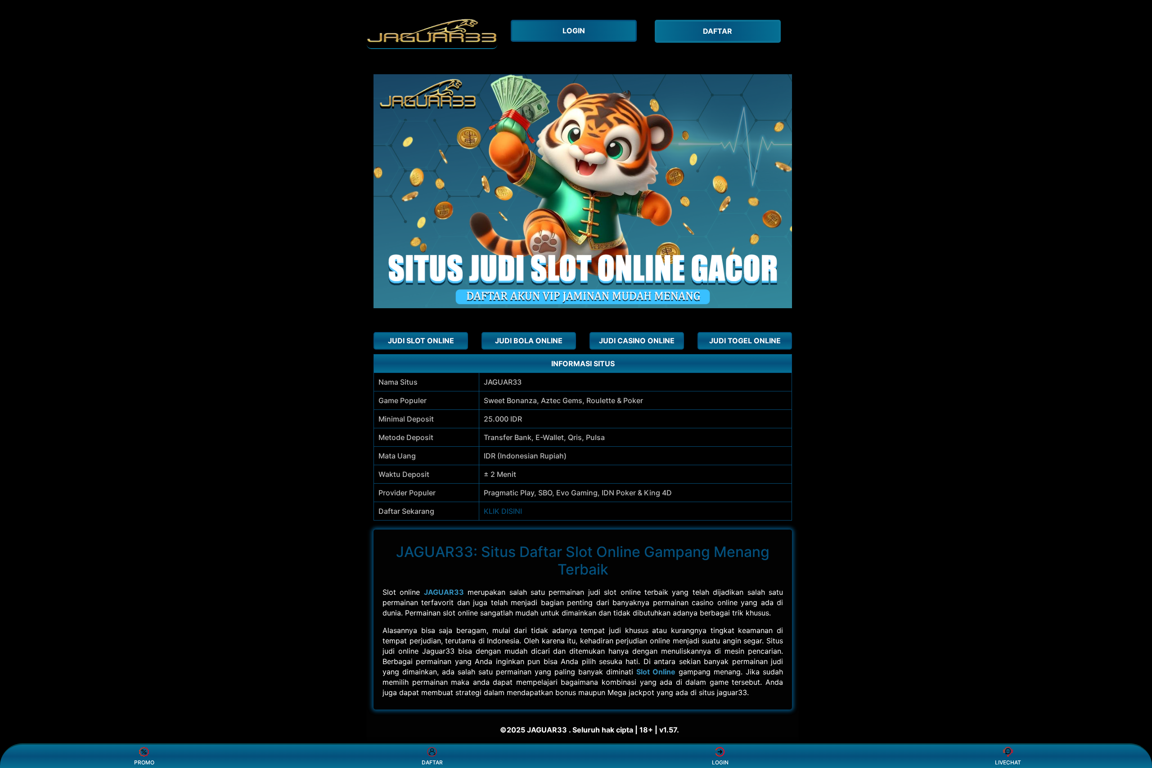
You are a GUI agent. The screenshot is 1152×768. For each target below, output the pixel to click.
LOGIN (720, 762)
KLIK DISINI (503, 511)
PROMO (144, 762)
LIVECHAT (1008, 762)
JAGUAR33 (444, 592)
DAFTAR (432, 762)
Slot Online (655, 671)
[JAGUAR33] (432, 31)
